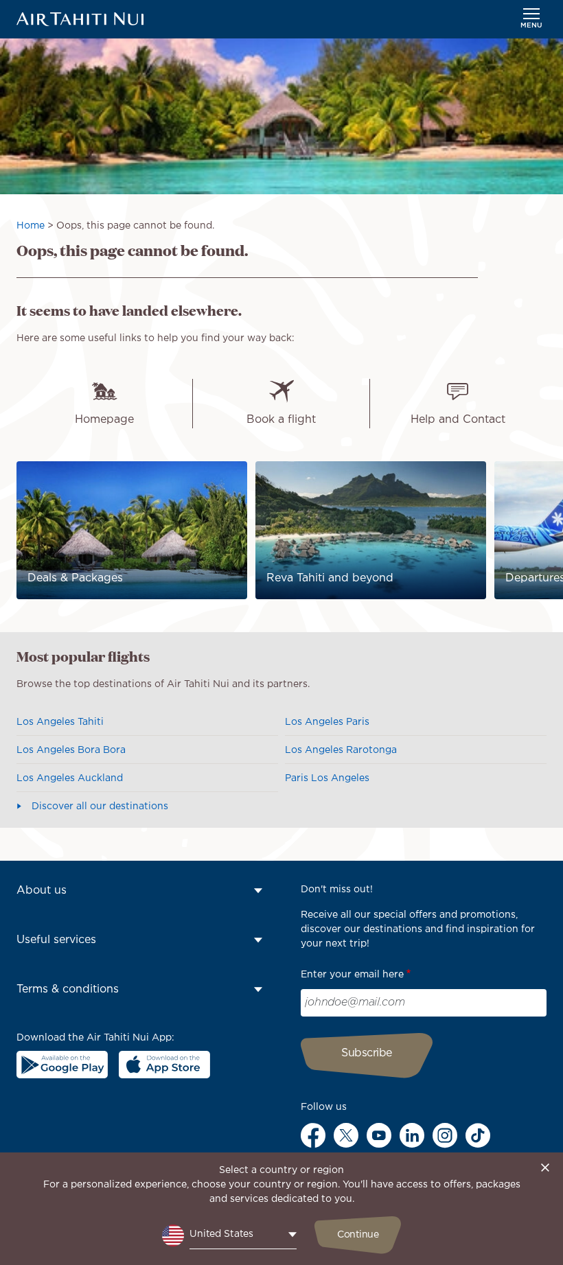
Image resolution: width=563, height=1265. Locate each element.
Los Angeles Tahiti (60, 722)
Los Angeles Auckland (69, 778)
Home (30, 226)
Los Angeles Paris (327, 722)
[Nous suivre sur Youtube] (379, 1135)
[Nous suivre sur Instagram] (445, 1135)
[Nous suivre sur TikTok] (478, 1135)
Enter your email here (352, 975)
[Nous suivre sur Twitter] (346, 1135)
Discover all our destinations (100, 806)
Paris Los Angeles (327, 778)
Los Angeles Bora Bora (71, 750)
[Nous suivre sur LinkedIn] (412, 1135)
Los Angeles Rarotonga (341, 750)
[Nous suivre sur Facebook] (313, 1135)
